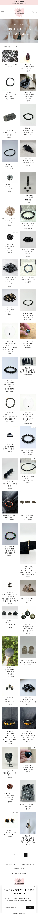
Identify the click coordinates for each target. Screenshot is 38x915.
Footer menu (18, 869)
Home (14, 24)
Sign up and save (18, 873)
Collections (21, 24)
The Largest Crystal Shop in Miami (18, 864)
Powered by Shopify (19, 913)
